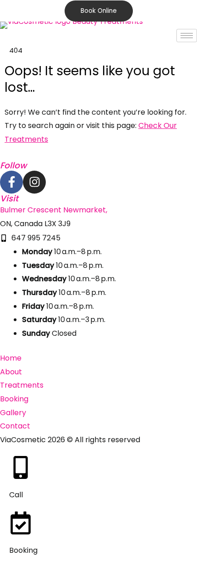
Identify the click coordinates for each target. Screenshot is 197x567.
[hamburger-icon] (186, 35)
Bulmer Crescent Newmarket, (53, 210)
